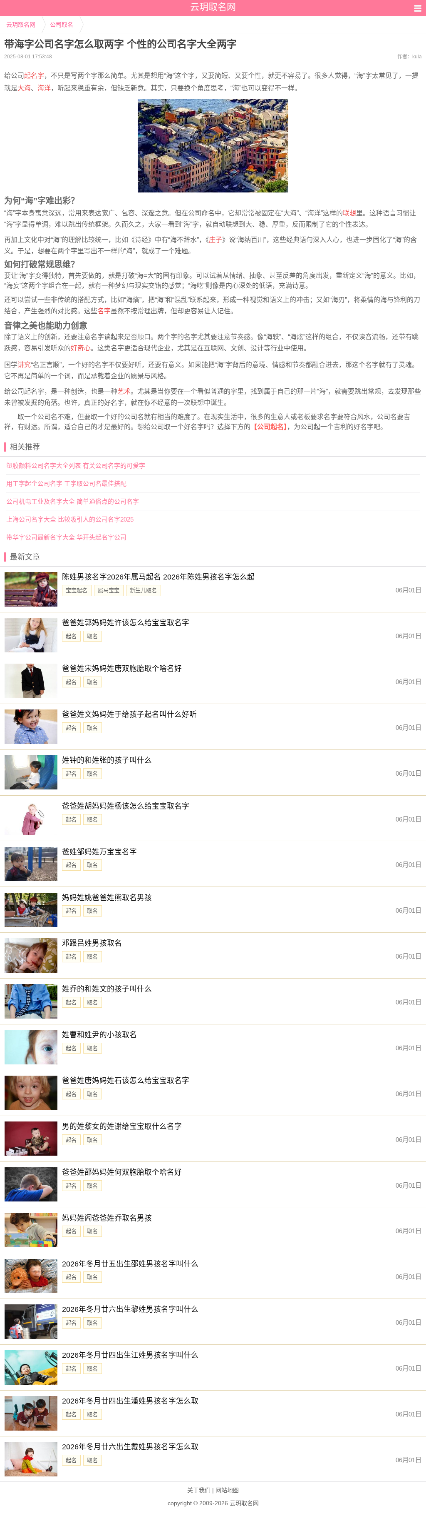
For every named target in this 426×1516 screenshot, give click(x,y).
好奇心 (81, 348)
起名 (71, 636)
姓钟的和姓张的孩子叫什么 (107, 760)
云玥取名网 (20, 24)
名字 (104, 311)
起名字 (34, 75)
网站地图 (227, 1490)
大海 (24, 88)
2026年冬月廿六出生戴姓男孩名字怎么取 (130, 1447)
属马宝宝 (108, 590)
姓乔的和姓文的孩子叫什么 (107, 989)
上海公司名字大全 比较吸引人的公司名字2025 (70, 519)
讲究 (24, 364)
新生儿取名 (143, 590)
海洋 (44, 88)
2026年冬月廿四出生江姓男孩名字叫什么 (130, 1355)
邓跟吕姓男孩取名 (92, 943)
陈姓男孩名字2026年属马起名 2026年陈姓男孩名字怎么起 (158, 577)
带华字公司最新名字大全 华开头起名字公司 (66, 537)
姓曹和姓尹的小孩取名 (99, 1035)
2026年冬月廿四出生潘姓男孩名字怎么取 (130, 1401)
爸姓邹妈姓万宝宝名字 (99, 852)
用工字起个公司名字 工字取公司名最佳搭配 (66, 483)
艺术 (124, 391)
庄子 (215, 239)
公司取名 (61, 24)
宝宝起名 (76, 590)
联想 (349, 213)
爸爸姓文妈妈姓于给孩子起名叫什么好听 (129, 714)
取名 (92, 636)
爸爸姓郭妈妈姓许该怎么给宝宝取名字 (125, 623)
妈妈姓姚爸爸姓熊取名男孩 (107, 898)
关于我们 (199, 1490)
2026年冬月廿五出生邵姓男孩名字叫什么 (130, 1264)
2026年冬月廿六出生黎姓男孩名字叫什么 (130, 1309)
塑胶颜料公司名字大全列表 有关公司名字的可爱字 (75, 465)
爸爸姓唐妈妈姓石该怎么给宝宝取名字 (125, 1080)
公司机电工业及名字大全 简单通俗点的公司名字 (72, 501)
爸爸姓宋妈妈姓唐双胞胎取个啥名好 (122, 668)
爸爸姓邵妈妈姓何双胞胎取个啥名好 (122, 1172)
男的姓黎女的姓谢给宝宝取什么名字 (122, 1126)
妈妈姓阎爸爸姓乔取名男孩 (107, 1218)
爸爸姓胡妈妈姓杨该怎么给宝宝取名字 (125, 806)
